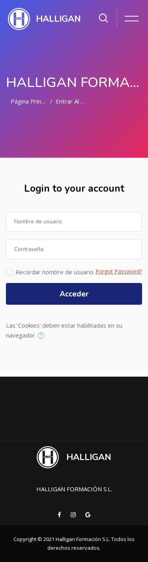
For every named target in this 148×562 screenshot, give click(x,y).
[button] (43, 336)
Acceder (74, 294)
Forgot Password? (119, 271)
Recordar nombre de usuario (54, 272)
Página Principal (32, 101)
